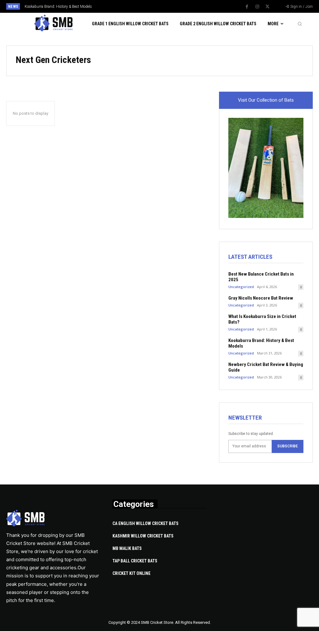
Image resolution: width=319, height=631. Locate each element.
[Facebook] (247, 6)
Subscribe (287, 446)
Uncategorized (241, 286)
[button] (299, 23)
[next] (176, 6)
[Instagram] (257, 6)
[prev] (166, 6)
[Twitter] (267, 6)
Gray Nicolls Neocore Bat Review (260, 298)
